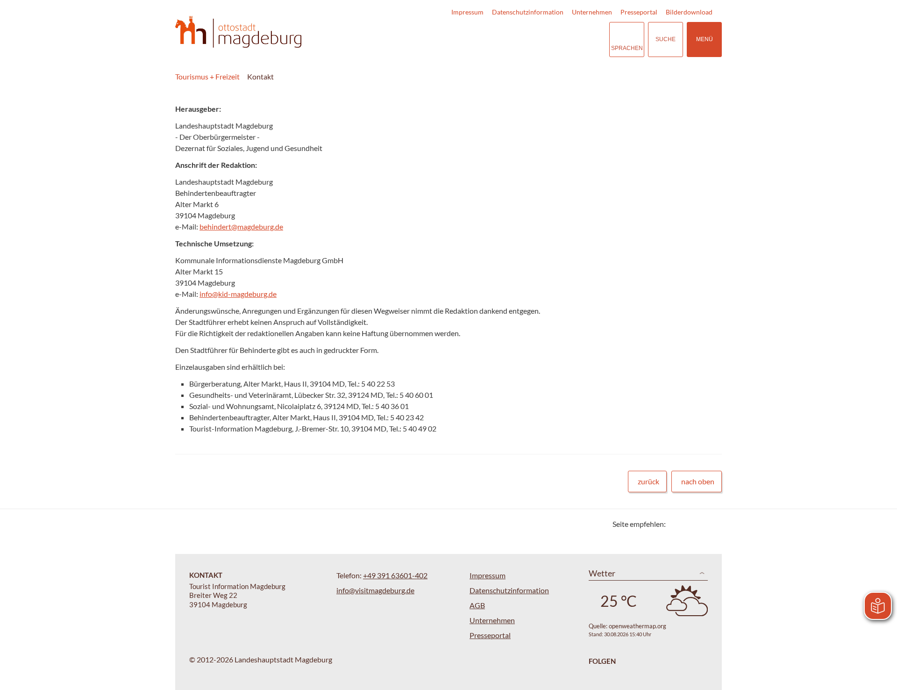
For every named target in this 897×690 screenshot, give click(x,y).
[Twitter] (676, 523)
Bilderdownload (689, 12)
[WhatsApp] (711, 523)
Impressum (467, 12)
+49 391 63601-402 (395, 575)
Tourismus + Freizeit (207, 76)
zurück (648, 481)
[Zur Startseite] (238, 32)
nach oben (697, 481)
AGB (477, 605)
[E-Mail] (699, 523)
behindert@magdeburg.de (241, 226)
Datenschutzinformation (527, 12)
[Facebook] (688, 523)
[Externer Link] (544, 39)
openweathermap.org (637, 626)
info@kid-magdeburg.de (238, 293)
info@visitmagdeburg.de (375, 590)
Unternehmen (592, 12)
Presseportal (638, 12)
